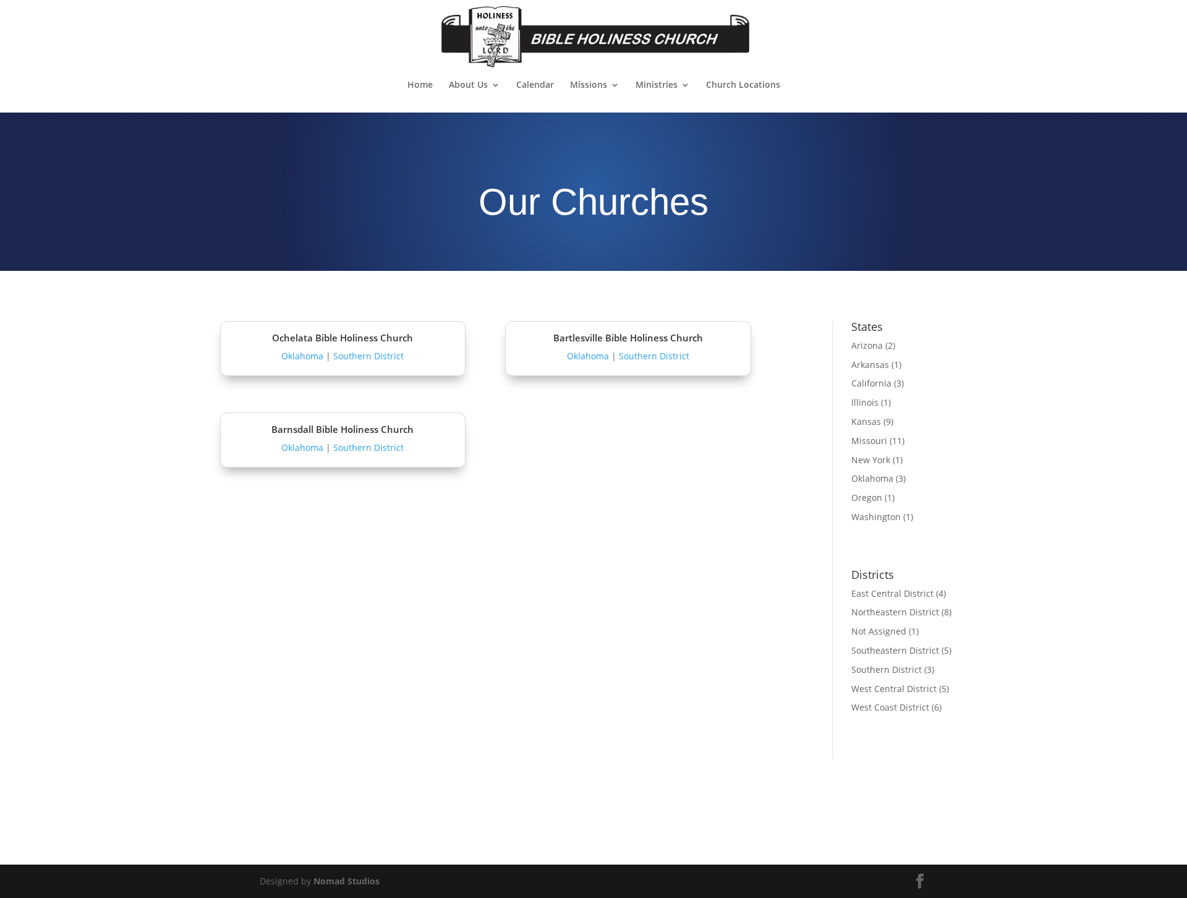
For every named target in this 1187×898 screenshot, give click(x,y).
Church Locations (743, 85)
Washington (876, 517)
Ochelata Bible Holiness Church (342, 337)
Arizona (867, 345)
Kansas (866, 421)
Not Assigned (878, 631)
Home (420, 85)
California (871, 383)
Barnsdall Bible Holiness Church (342, 429)
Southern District (368, 356)
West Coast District (890, 707)
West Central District (894, 689)
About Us (468, 85)
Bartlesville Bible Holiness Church (628, 337)
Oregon (866, 497)
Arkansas (870, 364)
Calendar (535, 85)
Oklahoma (302, 356)
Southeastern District (895, 650)
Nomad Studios (346, 881)
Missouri (869, 441)
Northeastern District (895, 612)
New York (870, 460)
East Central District (892, 593)
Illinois (865, 402)
